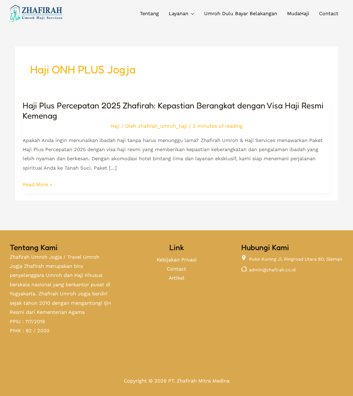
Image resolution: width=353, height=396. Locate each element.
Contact (176, 269)
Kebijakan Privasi (177, 260)
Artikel (176, 278)
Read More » (37, 184)
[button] (181, 13)
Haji (115, 126)
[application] (191, 13)
